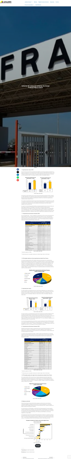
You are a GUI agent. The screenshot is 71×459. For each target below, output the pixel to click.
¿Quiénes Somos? (28, 1)
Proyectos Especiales (29, 4)
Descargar (38, 445)
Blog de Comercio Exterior (44, 1)
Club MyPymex (38, 4)
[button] (18, 169)
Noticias (35, 1)
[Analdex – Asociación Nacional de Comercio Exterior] (5, 3)
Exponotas (52, 1)
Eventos (57, 1)
